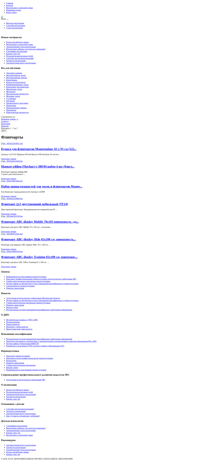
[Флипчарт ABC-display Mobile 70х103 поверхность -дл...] (12, 216)
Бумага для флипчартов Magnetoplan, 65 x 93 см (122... (38, 149)
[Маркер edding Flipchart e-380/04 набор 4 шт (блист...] (12, 161)
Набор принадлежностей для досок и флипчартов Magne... (41, 186)
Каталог (9, 5)
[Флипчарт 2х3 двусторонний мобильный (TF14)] (12, 198)
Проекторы (11, 105)
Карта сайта (11, 12)
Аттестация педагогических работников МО (25, 380)
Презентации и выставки (17, 103)
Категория (5, 124)
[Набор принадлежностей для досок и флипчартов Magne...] (11, 181)
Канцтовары (11, 80)
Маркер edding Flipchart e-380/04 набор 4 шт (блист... (37, 166)
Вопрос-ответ (12, 367)
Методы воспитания (15, 23)
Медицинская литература (17, 94)
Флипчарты (11, 110)
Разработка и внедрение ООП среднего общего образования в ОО (35, 346)
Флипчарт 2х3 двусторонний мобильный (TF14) (34, 204)
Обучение (10, 101)
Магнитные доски (14, 89)
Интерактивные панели (16, 78)
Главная (9, 3)
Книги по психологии (16, 82)
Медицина (10, 91)
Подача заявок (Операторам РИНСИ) (22, 344)
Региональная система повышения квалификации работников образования (39, 339)
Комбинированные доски (17, 85)
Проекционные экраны (16, 108)
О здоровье (11, 98)
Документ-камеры (14, 73)
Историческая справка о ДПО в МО (22, 320)
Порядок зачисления (15, 363)
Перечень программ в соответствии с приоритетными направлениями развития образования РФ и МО (51, 341)
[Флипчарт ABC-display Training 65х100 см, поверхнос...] (12, 251)
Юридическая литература (17, 112)
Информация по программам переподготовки (26, 370)
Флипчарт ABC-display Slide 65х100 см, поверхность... (38, 239)
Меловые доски (13, 96)
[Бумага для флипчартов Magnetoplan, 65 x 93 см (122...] (12, 143)
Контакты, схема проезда (17, 327)
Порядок (5, 126)
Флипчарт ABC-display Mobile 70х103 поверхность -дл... (40, 221)
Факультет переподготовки (18, 356)
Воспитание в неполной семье (19, 8)
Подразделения (13, 322)
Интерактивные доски (16, 75)
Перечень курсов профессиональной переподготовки (29, 358)
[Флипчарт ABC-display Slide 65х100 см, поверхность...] (12, 234)
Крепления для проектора (17, 87)
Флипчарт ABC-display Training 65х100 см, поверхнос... (39, 257)
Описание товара (8, 159)
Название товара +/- (9, 119)
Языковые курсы (13, 10)
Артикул (5, 121)
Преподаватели (13, 324)
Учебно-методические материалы (21, 365)
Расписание (11, 361)
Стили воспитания (14, 28)
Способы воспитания (15, 25)
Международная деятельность (19, 329)
